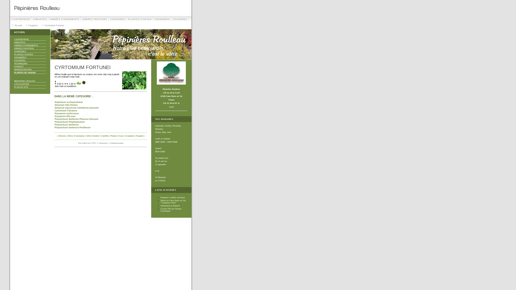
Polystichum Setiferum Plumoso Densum (76, 119)
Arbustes (40, 19)
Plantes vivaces (140, 19)
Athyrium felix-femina (66, 105)
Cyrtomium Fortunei (54, 25)
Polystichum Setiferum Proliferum (73, 127)
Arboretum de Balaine (170, 206)
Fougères (180, 19)
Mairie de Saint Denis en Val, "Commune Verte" (173, 201)
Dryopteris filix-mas (65, 116)
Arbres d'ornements (64, 19)
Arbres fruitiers (94, 19)
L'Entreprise (21, 19)
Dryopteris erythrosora (67, 113)
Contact (19, 66)
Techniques (20, 63)
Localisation (21, 84)
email (171, 107)
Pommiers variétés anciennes (172, 197)
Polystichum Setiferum (67, 124)
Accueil (18, 25)
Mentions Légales (24, 81)
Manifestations (23, 69)
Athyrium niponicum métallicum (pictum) (77, 108)
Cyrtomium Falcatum (66, 110)
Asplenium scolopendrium (69, 102)
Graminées (162, 19)
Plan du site (21, 87)
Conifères (117, 19)
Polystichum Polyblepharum (70, 122)
